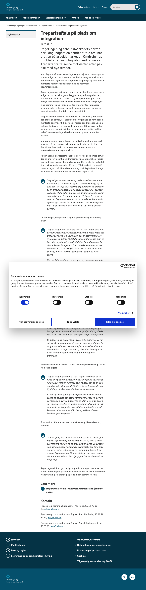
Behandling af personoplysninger (94, 545)
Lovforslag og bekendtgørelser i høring (31, 555)
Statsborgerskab (54, 17)
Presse (105, 7)
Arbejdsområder (31, 17)
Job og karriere (93, 17)
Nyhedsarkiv (13, 34)
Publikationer (18, 545)
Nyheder (15, 539)
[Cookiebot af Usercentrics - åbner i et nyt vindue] (122, 266)
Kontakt (96, 7)
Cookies (81, 555)
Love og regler (18, 550)
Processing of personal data (91, 550)
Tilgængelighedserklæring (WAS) (94, 561)
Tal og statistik (84, 7)
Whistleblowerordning (88, 539)
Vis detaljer (123, 313)
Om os (75, 17)
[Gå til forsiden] (16, 7)
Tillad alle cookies (115, 322)
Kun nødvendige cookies (31, 322)
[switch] (57, 302)
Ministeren (11, 17)
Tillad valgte (73, 322)
